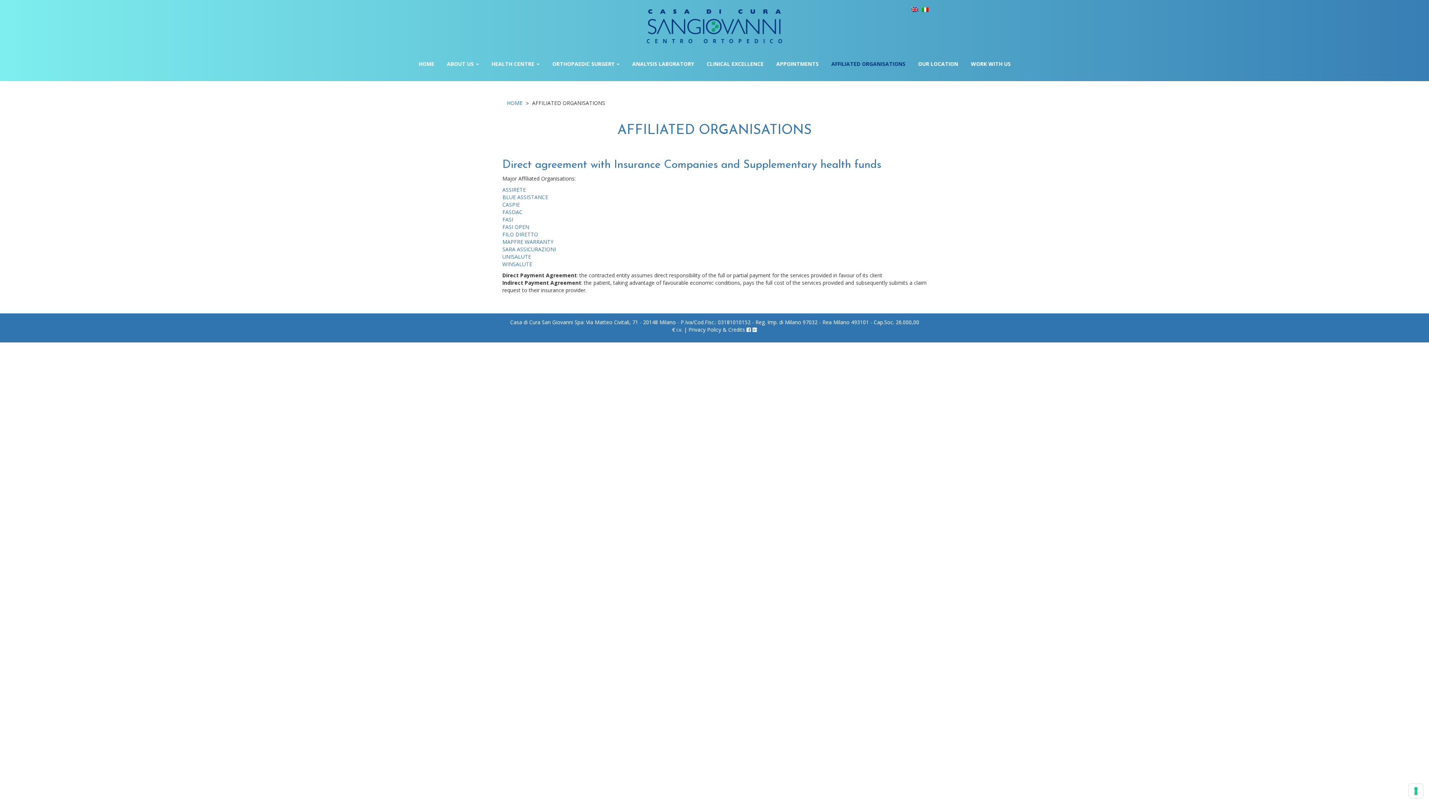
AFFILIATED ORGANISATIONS (868, 63)
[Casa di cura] (714, 21)
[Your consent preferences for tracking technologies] (1416, 791)
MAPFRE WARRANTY (527, 241)
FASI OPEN (515, 226)
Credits (736, 329)
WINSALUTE (517, 264)
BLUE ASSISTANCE (525, 197)
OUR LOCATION (938, 63)
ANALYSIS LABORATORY (663, 63)
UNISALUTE (516, 256)
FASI (507, 219)
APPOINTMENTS (797, 63)
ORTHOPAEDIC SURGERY (584, 63)
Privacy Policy (704, 329)
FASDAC (512, 212)
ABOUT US (461, 63)
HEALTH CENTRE (514, 63)
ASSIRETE (514, 189)
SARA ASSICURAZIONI (529, 249)
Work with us (991, 63)
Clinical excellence (735, 63)
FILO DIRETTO (520, 234)
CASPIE (511, 204)
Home (426, 63)
